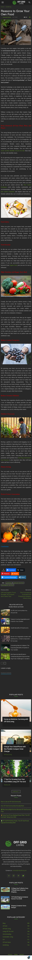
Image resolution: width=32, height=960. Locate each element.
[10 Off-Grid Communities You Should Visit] (5, 612)
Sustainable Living (8, 937)
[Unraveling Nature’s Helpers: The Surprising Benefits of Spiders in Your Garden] (5, 647)
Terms (16, 954)
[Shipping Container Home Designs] (5, 907)
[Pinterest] (18, 876)
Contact (21, 954)
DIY (4, 939)
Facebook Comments (6, 672)
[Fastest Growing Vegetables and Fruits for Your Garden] (5, 621)
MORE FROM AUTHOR (16, 607)
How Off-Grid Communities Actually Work (12, 806)
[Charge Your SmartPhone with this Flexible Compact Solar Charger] (16, 741)
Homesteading (7, 934)
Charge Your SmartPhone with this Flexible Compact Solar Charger (15, 749)
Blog (4, 923)
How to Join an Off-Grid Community (11, 801)
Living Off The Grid (8, 931)
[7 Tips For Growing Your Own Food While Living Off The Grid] (16, 771)
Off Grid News (7, 942)
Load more (15, 791)
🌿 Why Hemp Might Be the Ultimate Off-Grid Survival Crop (16, 810)
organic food (13, 265)
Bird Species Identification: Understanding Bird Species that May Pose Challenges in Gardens (20, 656)
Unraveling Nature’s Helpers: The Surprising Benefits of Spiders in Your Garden (20, 648)
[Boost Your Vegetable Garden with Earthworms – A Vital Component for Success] (5, 638)
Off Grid (5, 926)
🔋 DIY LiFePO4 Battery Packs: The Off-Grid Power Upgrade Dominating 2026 (15, 821)
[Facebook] (9, 876)
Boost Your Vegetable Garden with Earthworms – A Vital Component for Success (21, 639)
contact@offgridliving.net (19, 870)
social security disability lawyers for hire (13, 150)
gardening (9, 583)
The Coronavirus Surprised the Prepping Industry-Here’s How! (24, 595)
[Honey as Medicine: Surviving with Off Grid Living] (16, 710)
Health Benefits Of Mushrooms (19, 628)
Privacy (10, 954)
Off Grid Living (8, 754)
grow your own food (18, 583)
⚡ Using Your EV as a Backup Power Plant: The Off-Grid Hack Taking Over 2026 (15, 816)
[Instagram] (13, 876)
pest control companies (7, 191)
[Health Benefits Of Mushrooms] (5, 630)
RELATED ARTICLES (16, 604)
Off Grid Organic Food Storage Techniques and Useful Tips (8, 594)
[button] (29, 2)
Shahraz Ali (7, 785)
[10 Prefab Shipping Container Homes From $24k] (5, 899)
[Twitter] (23, 876)
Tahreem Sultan (6, 17)
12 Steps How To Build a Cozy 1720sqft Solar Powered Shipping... (19, 890)
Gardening (6, 945)
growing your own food (7, 585)
